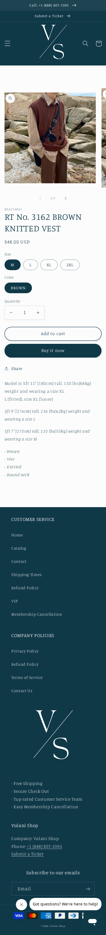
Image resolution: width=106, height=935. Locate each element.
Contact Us (21, 690)
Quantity (12, 301)
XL (49, 264)
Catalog (18, 548)
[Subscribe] (87, 889)
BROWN (18, 287)
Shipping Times (26, 574)
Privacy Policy (25, 651)
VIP (14, 601)
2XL (69, 264)
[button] (7, 43)
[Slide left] (40, 198)
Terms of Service (27, 677)
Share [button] (17, 368)
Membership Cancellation (36, 614)
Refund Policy (24, 587)
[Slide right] (66, 198)
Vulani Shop (57, 925)
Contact (18, 561)
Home (17, 534)
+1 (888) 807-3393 (44, 846)
